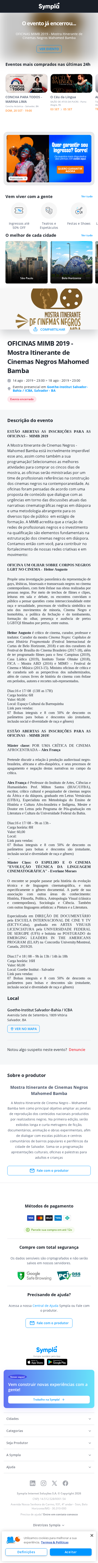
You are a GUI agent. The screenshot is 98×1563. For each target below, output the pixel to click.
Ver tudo (87, 196)
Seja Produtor (17, 1443)
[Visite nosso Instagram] (43, 1483)
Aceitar (71, 1552)
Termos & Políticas (54, 1542)
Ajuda (10, 1467)
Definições (26, 1552)
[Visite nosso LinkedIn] (32, 1483)
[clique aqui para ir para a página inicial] (49, 6)
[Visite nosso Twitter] (54, 1483)
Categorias (14, 1431)
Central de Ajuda (45, 1305)
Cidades (12, 1418)
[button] (13, 1540)
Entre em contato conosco (60, 1514)
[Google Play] (57, 1362)
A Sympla (13, 1455)
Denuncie (77, 1050)
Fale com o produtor (53, 1170)
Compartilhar (52, 329)
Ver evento (49, 49)
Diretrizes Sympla (46, 1525)
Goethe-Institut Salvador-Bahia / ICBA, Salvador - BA (50, 389)
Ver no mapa (26, 1029)
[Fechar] (92, 1535)
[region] (49, 1546)
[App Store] (35, 1362)
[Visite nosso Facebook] (65, 1483)
